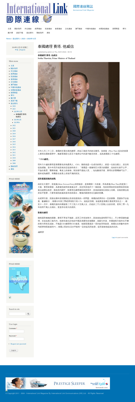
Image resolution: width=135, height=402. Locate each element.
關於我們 (18, 28)
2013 (14, 150)
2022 (14, 125)
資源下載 (19, 32)
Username (13, 328)
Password (13, 336)
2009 (14, 160)
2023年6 (17, 122)
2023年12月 (31, 38)
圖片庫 (10, 32)
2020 (14, 131)
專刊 (124, 28)
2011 (14, 155)
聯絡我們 (40, 32)
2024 (14, 106)
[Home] (37, 13)
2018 (14, 136)
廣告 (48, 32)
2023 (23, 38)
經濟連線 (38, 28)
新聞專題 (115, 28)
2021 (14, 128)
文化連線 (68, 28)
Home (8, 38)
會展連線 (58, 28)
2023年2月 (17, 120)
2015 (14, 144)
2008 (14, 163)
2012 (14, 152)
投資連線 (48, 28)
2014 (14, 147)
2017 (14, 139)
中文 (16, 50)
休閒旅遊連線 (104, 28)
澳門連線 (78, 28)
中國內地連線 (90, 28)
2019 (14, 134)
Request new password (18, 344)
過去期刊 (29, 32)
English (22, 50)
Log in (114, 237)
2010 (14, 158)
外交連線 (28, 28)
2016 (14, 142)
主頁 (9, 28)
